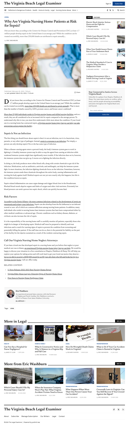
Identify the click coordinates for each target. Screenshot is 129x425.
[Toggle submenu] (77, 10)
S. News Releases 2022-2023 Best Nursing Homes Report (29, 270)
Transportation (102, 344)
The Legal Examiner (15, 422)
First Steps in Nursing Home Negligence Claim (25, 278)
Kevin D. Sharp (92, 54)
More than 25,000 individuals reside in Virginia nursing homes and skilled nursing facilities (38, 114)
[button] (15, 416)
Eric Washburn (12, 40)
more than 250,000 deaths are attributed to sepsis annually (47, 106)
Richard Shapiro (93, 29)
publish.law (36, 422)
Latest (89, 17)
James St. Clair (93, 81)
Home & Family (40, 344)
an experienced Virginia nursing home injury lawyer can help (47, 248)
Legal (6, 17)
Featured (97, 17)
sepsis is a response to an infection (53, 141)
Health (6, 344)
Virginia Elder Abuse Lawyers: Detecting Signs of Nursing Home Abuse (35, 274)
